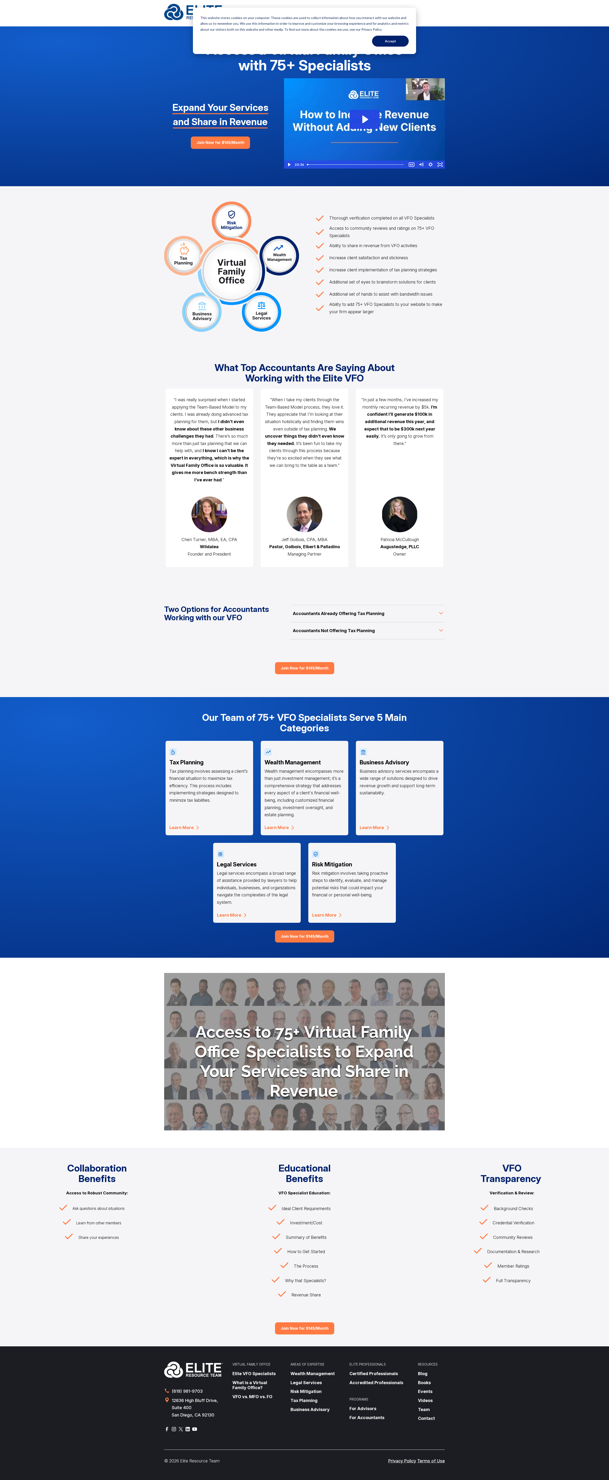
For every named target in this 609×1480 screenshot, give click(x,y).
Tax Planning (304, 1400)
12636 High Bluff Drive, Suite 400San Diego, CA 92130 (195, 1407)
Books (424, 1382)
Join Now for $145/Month (220, 142)
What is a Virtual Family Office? (249, 1385)
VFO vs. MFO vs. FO (252, 1396)
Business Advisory (310, 1409)
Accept (390, 41)
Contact (426, 1418)
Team (424, 1409)
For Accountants (366, 1417)
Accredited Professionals (376, 1382)
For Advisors (362, 1408)
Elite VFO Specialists (254, 1373)
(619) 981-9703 (187, 1391)
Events (425, 1391)
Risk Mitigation (306, 1391)
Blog (422, 1373)
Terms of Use (431, 1460)
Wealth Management (312, 1373)
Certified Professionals (373, 1373)
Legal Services (306, 1382)
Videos (425, 1400)
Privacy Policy (402, 1460)
